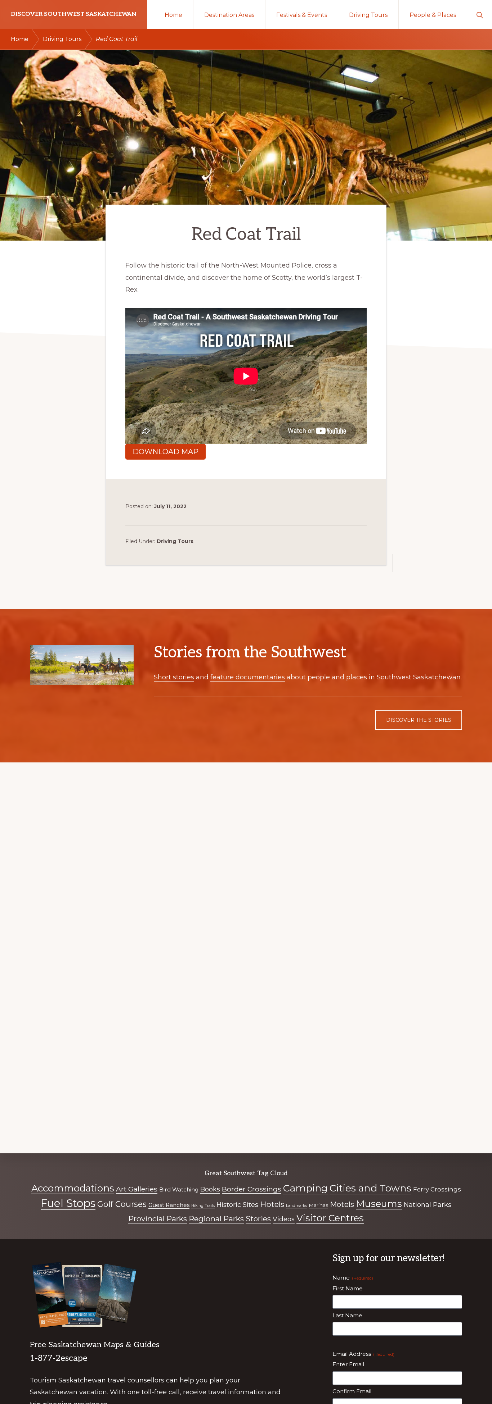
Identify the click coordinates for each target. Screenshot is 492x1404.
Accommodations (72, 1188)
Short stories (174, 677)
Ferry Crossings (437, 1189)
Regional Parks (216, 1218)
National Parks (427, 1205)
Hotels (272, 1204)
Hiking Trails (203, 1205)
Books (210, 1189)
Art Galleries (136, 1189)
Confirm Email (351, 1391)
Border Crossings (251, 1189)
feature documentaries (247, 677)
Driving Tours (175, 541)
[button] (479, 14)
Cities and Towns (370, 1188)
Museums (379, 1203)
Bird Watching (178, 1189)
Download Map (165, 451)
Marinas (318, 1205)
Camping (305, 1188)
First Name (347, 1288)
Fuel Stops (68, 1203)
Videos (284, 1219)
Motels (342, 1204)
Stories (258, 1218)
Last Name (347, 1315)
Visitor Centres (330, 1217)
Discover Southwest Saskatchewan (74, 14)
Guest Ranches (168, 1205)
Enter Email (348, 1364)
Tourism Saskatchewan (68, 1380)
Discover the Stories (418, 720)
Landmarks (296, 1205)
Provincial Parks (157, 1218)
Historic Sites (237, 1205)
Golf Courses (122, 1204)
